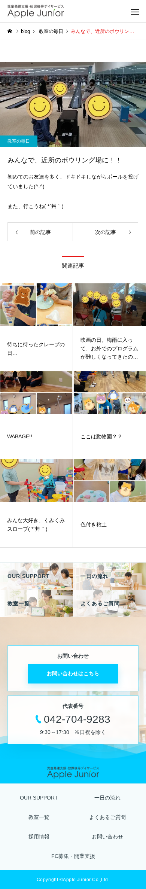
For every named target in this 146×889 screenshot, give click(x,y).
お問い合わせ (107, 837)
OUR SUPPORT (39, 798)
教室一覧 (38, 817)
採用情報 (38, 837)
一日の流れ (107, 798)
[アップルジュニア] (35, 11)
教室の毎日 (18, 141)
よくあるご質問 (107, 817)
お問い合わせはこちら (73, 673)
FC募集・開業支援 (73, 856)
